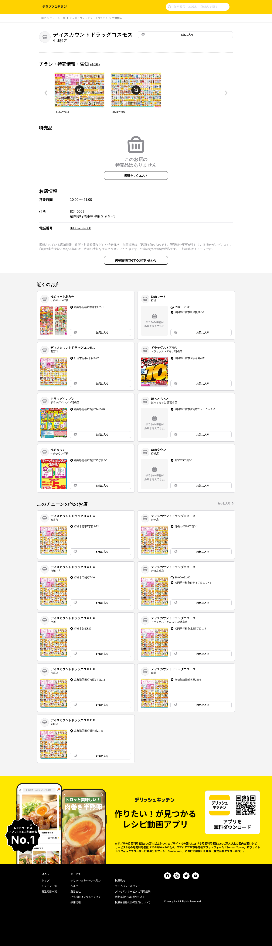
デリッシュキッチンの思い (86, 880)
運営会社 (76, 891)
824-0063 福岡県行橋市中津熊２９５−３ (93, 214)
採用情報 (76, 902)
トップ (45, 880)
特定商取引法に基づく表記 (130, 896)
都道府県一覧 (49, 891)
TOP (43, 18)
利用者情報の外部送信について (132, 902)
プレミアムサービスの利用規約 (132, 891)
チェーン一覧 (57, 18)
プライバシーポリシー (127, 886)
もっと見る (224, 503)
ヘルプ (74, 886)
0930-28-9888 (80, 228)
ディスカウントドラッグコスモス (88, 18)
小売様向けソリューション (86, 896)
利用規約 (120, 880)
